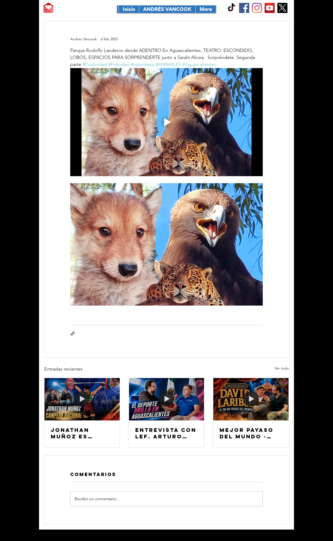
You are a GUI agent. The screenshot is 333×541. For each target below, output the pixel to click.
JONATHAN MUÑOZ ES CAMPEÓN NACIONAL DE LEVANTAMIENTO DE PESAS (80, 433)
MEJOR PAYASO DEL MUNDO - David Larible (247, 433)
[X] (282, 8)
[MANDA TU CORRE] (48, 7)
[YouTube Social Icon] (270, 8)
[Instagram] (257, 8)
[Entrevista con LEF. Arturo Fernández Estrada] (166, 399)
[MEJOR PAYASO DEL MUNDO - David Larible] (251, 399)
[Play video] (166, 122)
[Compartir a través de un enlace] (72, 333)
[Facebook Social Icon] (244, 8)
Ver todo (282, 368)
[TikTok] (231, 8)
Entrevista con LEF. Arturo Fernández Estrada (165, 433)
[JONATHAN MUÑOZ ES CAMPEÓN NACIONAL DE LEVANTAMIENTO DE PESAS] (82, 399)
